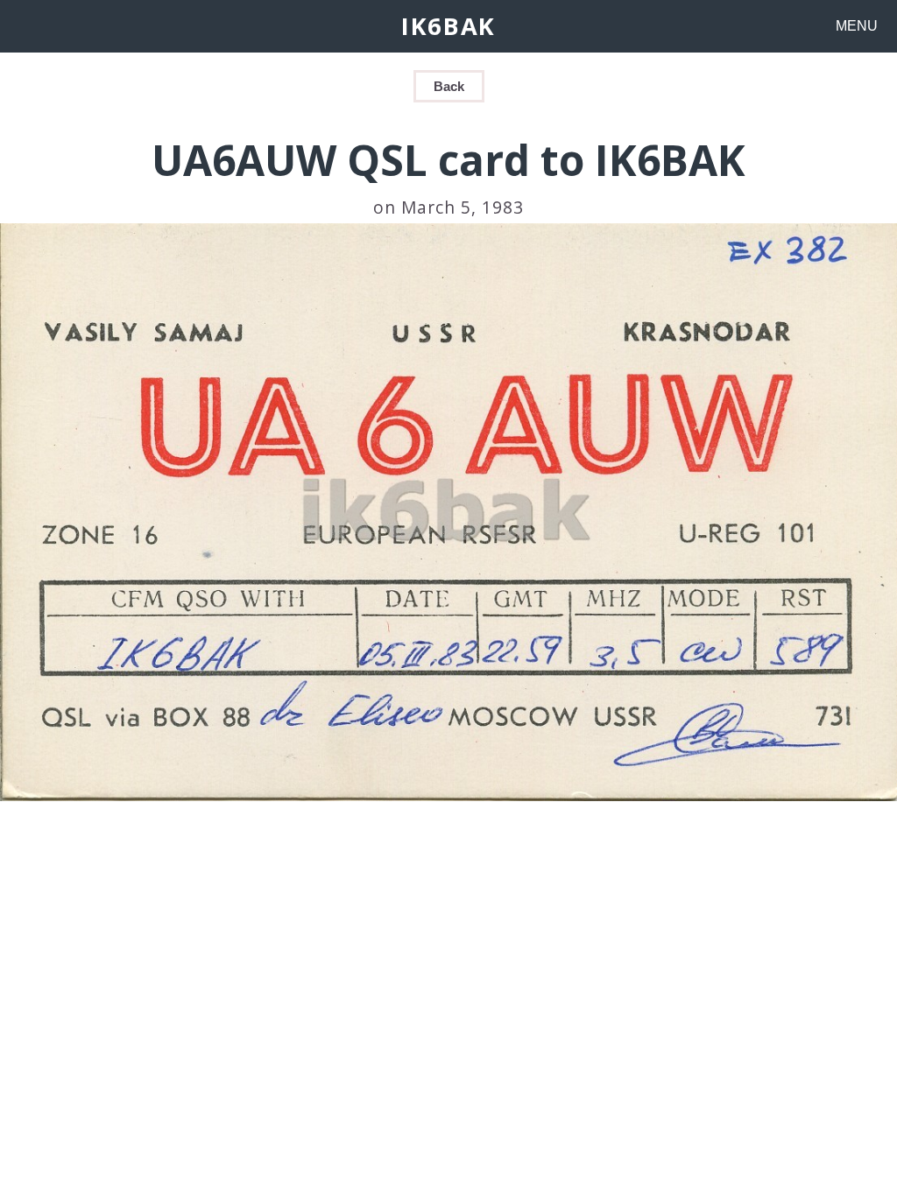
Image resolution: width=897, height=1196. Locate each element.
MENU (857, 25)
